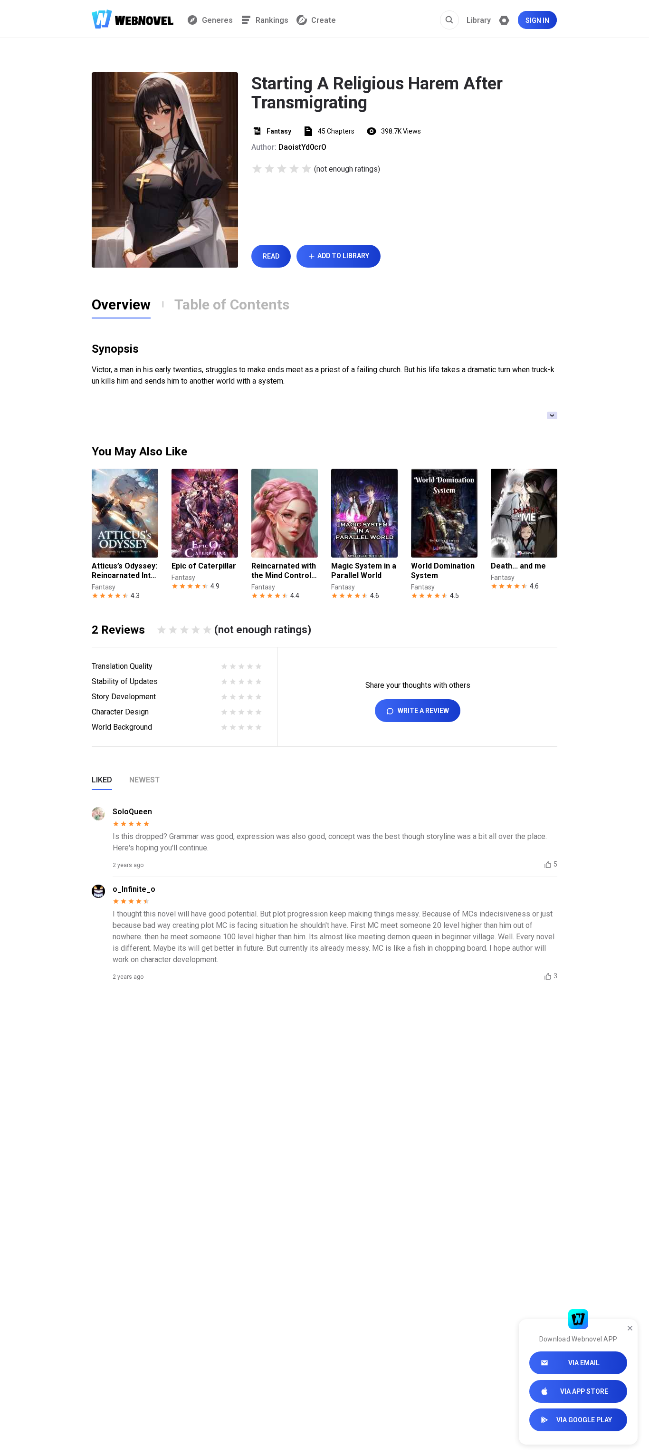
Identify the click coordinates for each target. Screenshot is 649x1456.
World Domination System (443, 570)
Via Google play (584, 1420)
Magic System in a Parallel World (363, 570)
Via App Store (584, 1391)
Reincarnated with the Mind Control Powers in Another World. (283, 570)
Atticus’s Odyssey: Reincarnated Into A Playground (124, 570)
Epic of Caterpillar (204, 565)
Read (271, 256)
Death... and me (518, 565)
